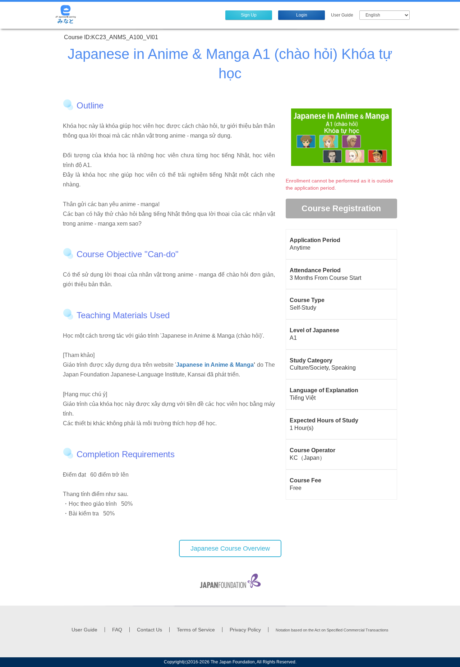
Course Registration (341, 208)
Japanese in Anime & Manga (215, 365)
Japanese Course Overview (230, 548)
